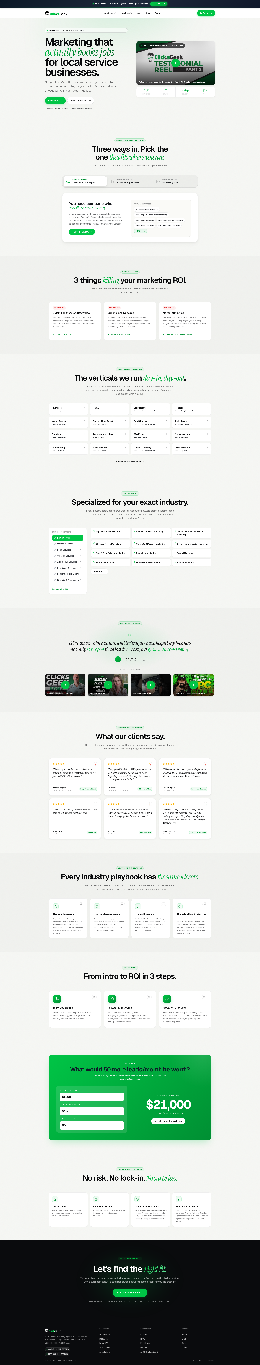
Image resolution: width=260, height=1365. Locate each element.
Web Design (104, 1347)
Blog (148, 13)
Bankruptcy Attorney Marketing (170, 220)
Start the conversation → (130, 1292)
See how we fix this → (62, 334)
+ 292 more (140, 231)
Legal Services (69, 550)
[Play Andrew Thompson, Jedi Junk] (193, 685)
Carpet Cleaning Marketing (169, 225)
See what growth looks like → (168, 1121)
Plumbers (144, 1334)
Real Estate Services (69, 568)
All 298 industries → (149, 1352)
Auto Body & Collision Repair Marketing (151, 215)
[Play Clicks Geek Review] (108, 685)
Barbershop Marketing (145, 225)
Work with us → (55, 100)
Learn (139, 13)
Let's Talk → (206, 13)
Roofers (143, 1347)
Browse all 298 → (61, 589)
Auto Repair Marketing (145, 220)
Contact (185, 1347)
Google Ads (104, 1334)
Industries (125, 13)
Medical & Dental (69, 543)
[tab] (85, 181)
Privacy (202, 1360)
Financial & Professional (69, 580)
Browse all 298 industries (128, 461)
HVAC (142, 1339)
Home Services (69, 537)
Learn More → (158, 4)
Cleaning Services (69, 556)
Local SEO (103, 1343)
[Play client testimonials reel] (175, 63)
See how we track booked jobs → (177, 334)
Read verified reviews (81, 100)
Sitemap (211, 1360)
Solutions (108, 13)
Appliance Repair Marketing (147, 209)
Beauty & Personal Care (69, 574)
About (157, 13)
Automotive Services (69, 561)
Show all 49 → (99, 571)
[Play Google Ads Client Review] (65, 685)
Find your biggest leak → (119, 334)
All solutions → (106, 1352)
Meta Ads (103, 1339)
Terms (193, 1360)
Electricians (145, 1343)
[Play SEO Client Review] (151, 685)
